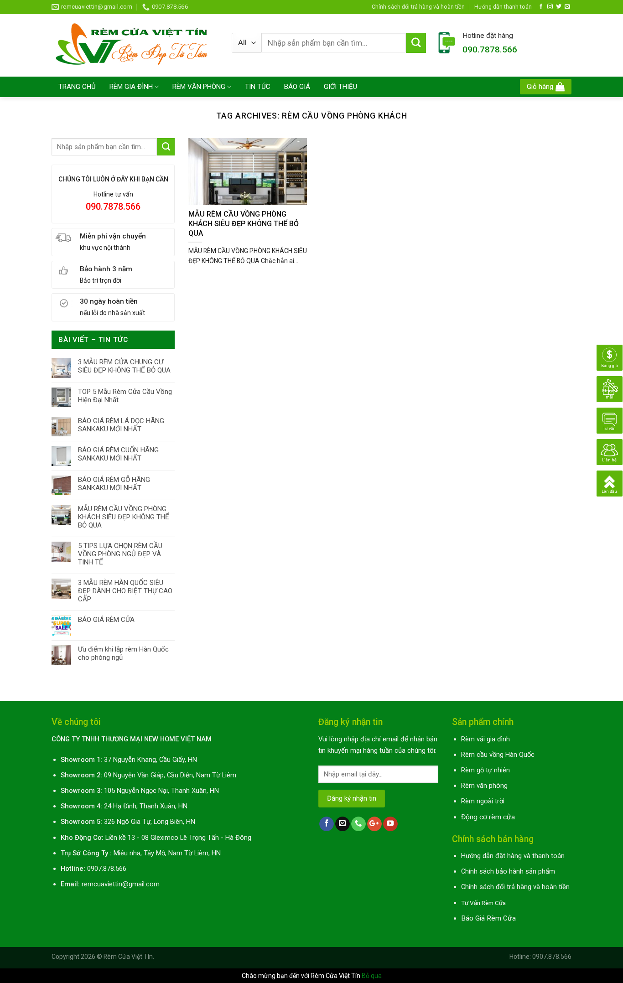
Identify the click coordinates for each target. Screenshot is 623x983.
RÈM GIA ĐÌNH (131, 87)
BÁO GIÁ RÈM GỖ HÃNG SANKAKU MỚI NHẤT (114, 484)
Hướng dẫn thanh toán (503, 6)
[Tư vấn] (610, 420)
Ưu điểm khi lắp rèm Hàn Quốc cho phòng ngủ (123, 653)
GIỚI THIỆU (340, 87)
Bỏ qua (372, 975)
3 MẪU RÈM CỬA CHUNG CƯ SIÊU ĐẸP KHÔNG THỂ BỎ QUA (124, 366)
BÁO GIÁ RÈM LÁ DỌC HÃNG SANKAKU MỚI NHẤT (121, 425)
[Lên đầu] (610, 483)
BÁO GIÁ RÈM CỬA (106, 620)
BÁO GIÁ (297, 87)
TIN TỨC (257, 87)
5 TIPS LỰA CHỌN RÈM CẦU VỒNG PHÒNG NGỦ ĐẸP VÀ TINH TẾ (120, 554)
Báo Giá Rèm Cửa (488, 918)
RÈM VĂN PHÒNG (198, 87)
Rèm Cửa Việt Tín (128, 956)
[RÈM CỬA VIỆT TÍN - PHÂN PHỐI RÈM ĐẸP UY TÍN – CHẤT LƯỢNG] (135, 45)
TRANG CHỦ (77, 87)
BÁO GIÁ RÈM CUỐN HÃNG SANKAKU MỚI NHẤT (118, 454)
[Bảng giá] (610, 357)
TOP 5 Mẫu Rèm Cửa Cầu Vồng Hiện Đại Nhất (125, 396)
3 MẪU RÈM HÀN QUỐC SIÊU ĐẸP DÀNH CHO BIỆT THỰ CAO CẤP (125, 591)
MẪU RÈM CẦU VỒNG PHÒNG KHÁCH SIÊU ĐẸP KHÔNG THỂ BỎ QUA (123, 517)
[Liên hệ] (610, 451)
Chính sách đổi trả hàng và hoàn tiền (418, 6)
